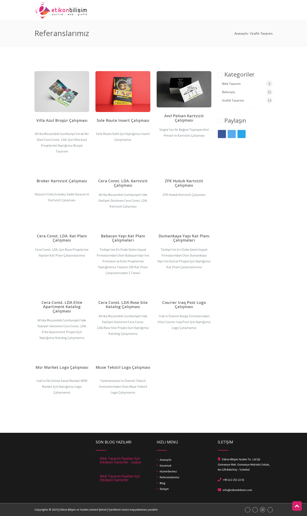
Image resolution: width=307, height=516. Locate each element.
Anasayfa (157, 2)
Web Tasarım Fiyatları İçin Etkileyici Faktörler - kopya (120, 460)
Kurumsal (177, 2)
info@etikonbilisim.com (237, 490)
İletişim (267, 2)
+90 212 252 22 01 (233, 480)
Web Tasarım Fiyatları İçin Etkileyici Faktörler (120, 478)
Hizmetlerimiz (200, 2)
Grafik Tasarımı (261, 33)
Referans (228, 92)
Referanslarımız (231, 2)
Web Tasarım (231, 84)
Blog (252, 2)
